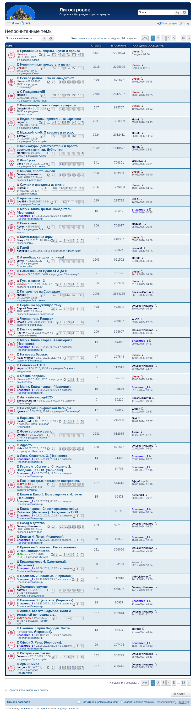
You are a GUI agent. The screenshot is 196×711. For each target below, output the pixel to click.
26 (71, 109)
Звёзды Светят (141, 292)
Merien (21, 94)
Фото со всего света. (36, 431)
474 (80, 54)
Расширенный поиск (184, 12)
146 (73, 122)
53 (76, 153)
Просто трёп (39, 100)
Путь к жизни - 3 (32, 281)
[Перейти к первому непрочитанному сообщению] (18, 51)
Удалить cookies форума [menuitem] (139, 702)
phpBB (43, 708)
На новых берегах (34, 354)
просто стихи (30, 198)
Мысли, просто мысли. (38, 171)
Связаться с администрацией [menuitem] (100, 702)
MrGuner (22, 554)
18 (81, 164)
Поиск (177, 12)
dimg (20, 163)
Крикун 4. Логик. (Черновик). (42, 536)
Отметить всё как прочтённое (89, 38)
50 (61, 153)
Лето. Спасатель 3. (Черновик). (44, 456)
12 (71, 526)
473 (73, 54)
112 (74, 188)
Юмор (35, 59)
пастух (21, 332)
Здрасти (26, 445)
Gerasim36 (23, 108)
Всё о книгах (39, 166)
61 (81, 261)
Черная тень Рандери (36, 318)
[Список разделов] (33, 12)
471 (60, 54)
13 (61, 81)
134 (73, 95)
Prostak (21, 187)
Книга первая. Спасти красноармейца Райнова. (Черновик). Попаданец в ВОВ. (48, 510)
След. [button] (189, 38)
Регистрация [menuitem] (169, 23)
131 (53, 95)
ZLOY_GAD (24, 484)
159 (60, 136)
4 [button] (168, 38)
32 (81, 484)
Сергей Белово (27, 308)
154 (67, 68)
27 (76, 109)
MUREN (21, 294)
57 (61, 261)
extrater (136, 628)
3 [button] (163, 38)
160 (67, 136)
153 (60, 68)
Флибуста (27, 160)
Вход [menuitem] (186, 23)
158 (53, 136)
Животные (38, 451)
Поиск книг (28, 223)
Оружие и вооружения (40, 314)
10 (81, 202)
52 (71, 153)
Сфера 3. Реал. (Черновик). (41, 642)
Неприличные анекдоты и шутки (45, 64)
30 (76, 227)
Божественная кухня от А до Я (43, 271)
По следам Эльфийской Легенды (45, 408)
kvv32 (20, 321)
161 (73, 136)
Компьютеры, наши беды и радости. (48, 105)
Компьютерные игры (36, 237)
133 (67, 95)
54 (81, 153)
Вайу (20, 240)
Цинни (21, 411)
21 (76, 448)
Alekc (135, 432)
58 (66, 261)
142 (53, 295)
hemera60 (138, 495)
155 (73, 68)
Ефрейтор (138, 481)
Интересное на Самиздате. (40, 291)
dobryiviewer (140, 576)
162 (80, 136)
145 (67, 122)
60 (76, 261)
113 (80, 188)
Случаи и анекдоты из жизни (42, 184)
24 (61, 109)
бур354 (21, 201)
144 (60, 122)
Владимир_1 (25, 215)
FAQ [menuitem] (27, 23)
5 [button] (174, 38)
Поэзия (36, 204)
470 (53, 54)
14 (66, 81)
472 (67, 54)
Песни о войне (31, 329)
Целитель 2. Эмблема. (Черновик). (46, 576)
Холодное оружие (34, 586)
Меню (15, 23)
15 (71, 81)
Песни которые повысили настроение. (50, 481)
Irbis (19, 448)
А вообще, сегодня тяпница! (42, 257)
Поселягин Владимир (30, 218)
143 (53, 122)
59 (71, 261)
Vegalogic (62, 708)
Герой (24, 247)
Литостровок (75, 9)
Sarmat (21, 135)
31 (81, 227)
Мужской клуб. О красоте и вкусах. (47, 132)
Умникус (137, 161)
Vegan (20, 368)
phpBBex (25, 708)
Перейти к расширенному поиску (28, 690)
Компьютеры (24, 114)
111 (68, 188)
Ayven (21, 226)
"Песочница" (24, 87)
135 (80, 95)
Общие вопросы (32, 376)
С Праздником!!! (32, 91)
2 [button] (158, 38)
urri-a (135, 198)
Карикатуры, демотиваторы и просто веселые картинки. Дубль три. (47, 147)
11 (66, 526)
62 (81, 435)
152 (53, 68)
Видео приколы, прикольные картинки (50, 119)
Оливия (22, 434)
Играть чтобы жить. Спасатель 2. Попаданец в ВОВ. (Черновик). (44, 468)
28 (81, 109)
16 (76, 81)
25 (66, 109)
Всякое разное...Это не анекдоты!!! (47, 78)
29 (71, 227)
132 (60, 95)
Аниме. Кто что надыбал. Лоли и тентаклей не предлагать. (44, 612)
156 (80, 68)
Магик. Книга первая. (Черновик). (45, 386)
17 (81, 81)
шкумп (21, 122)
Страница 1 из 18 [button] (145, 38)
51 (66, 153)
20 (81, 174)
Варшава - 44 (30, 418)
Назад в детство (32, 523)
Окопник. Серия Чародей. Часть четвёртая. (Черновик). (43, 630)
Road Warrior (25, 357)
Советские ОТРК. (33, 365)
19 (76, 174)
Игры (30, 243)
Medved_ (137, 223)
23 (71, 590)
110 (61, 188)
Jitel (134, 418)
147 (80, 122)
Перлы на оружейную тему (40, 305)
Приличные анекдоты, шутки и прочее (50, 51)
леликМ (22, 250)
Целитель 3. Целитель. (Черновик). (47, 600)
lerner (135, 562)
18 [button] (183, 38)
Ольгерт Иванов (27, 174)
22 (81, 448)
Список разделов (18, 702)
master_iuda (24, 421)
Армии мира (29, 664)
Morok (136, 119)
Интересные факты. (35, 653)
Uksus (21, 54)
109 (55, 188)
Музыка (32, 335)
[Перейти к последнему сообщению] (141, 51)
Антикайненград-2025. (37, 397)
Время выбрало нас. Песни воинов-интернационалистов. (46, 549)
